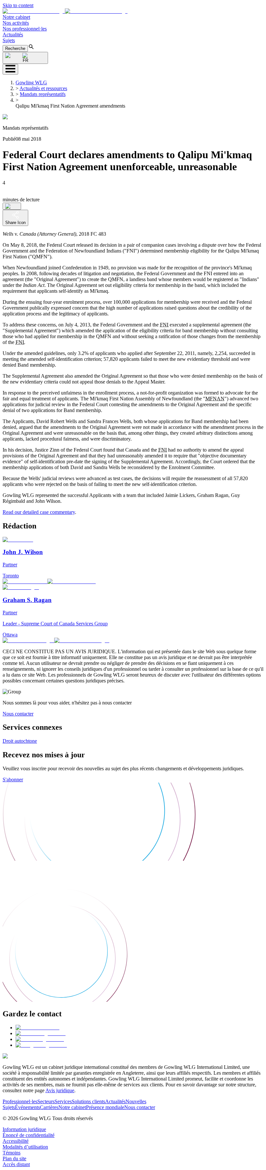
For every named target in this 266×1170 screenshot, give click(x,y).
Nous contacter (18, 713)
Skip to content (18, 5)
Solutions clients (88, 1101)
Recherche (15, 48)
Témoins (11, 1152)
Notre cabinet (16, 17)
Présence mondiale (105, 1107)
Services (63, 1101)
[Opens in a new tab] (37, 1027)
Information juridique (24, 1129)
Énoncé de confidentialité (28, 1135)
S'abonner (13, 779)
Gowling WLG (31, 82)
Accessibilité (16, 1141)
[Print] (12, 206)
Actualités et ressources (43, 88)
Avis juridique (59, 1090)
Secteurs (45, 1101)
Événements (27, 1107)
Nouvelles (136, 1101)
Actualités (13, 34)
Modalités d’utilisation (25, 1147)
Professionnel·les (20, 1101)
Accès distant (16, 1164)
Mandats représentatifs (43, 94)
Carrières (49, 1107)
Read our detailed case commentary (39, 512)
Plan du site (14, 1158)
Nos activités (16, 23)
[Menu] (10, 69)
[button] (65, 11)
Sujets (9, 40)
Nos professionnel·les (25, 28)
